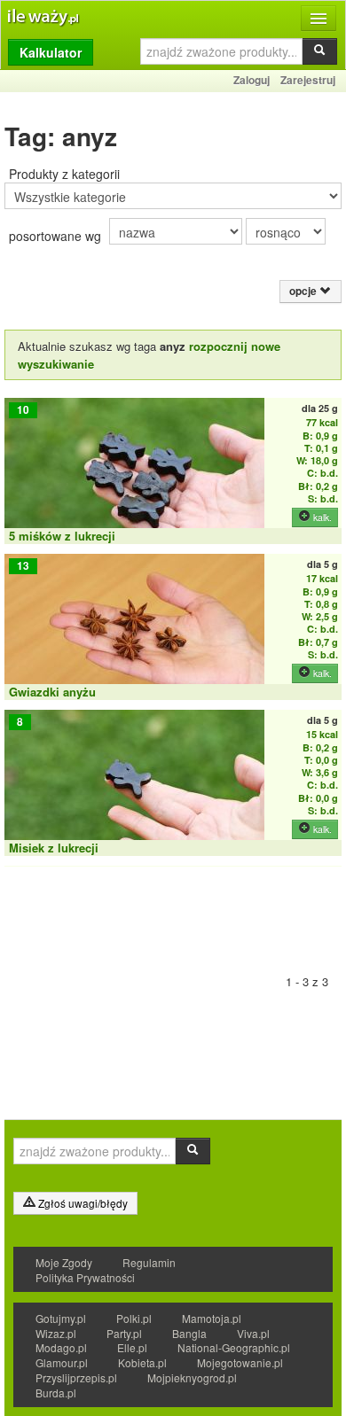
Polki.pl (134, 1318)
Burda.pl (55, 1392)
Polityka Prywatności (85, 1277)
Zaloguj (251, 80)
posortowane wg (55, 236)
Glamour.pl (61, 1362)
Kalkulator (51, 52)
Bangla (189, 1333)
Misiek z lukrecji (53, 847)
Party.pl (124, 1333)
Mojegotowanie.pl (240, 1362)
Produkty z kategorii (64, 174)
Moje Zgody (63, 1262)
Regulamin (149, 1262)
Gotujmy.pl (60, 1318)
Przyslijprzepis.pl (76, 1377)
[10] (134, 476)
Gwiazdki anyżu (52, 691)
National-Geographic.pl (233, 1347)
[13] (134, 632)
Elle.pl (132, 1347)
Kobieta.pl (142, 1362)
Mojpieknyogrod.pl (192, 1377)
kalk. (321, 517)
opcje (304, 291)
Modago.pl (61, 1347)
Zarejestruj (307, 80)
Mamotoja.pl (211, 1318)
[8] (134, 788)
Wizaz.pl (55, 1333)
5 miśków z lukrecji (62, 535)
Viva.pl (253, 1333)
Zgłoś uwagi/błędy (81, 1202)
